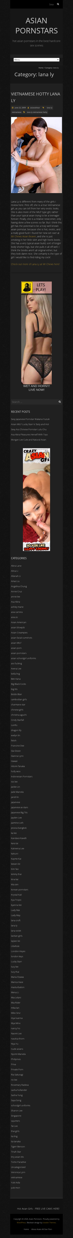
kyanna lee (16, 904)
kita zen (15, 884)
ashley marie (17, 606)
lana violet (16, 930)
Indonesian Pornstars (21, 776)
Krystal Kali (16, 894)
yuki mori (15, 1187)
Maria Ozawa (17, 976)
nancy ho (15, 1028)
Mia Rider (15, 1002)
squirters (15, 1120)
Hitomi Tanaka (18, 766)
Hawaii (14, 761)
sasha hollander (19, 1090)
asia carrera (17, 612)
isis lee (14, 781)
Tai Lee (14, 1125)
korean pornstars (19, 889)
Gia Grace (16, 750)
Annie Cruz (16, 591)
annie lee (15, 596)
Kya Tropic (16, 899)
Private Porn (17, 1069)
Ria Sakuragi (17, 1074)
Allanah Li (16, 576)
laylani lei (15, 940)
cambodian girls (19, 699)
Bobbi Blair (16, 694)
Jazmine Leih (17, 822)
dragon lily (16, 730)
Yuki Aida (15, 1182)
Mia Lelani (16, 997)
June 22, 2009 (20, 107)
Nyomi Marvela (18, 1054)
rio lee (14, 1079)
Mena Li (15, 992)
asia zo (14, 617)
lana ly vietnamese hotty (37, 112)
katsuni (14, 853)
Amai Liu (15, 581)
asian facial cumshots (21, 637)
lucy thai (15, 971)
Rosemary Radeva (20, 1084)
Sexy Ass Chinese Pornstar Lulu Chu (29, 429)
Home (41, 67)
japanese (15, 802)
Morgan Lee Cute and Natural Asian (28, 439)
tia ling (14, 1136)
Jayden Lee (16, 817)
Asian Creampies (19, 632)
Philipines (16, 1059)
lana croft (15, 920)
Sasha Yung (17, 1095)
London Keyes (18, 951)
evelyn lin (15, 735)
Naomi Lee (16, 1033)
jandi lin (15, 797)
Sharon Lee (16, 1110)
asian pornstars (18, 653)
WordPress (21, 1222)
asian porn (16, 647)
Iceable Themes (49, 1222)
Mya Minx (15, 1023)
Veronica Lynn (18, 1172)
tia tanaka (16, 1141)
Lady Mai (15, 910)
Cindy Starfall (17, 719)
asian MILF (16, 642)
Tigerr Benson (18, 1146)
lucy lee (14, 966)
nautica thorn (17, 1038)
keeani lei (15, 863)
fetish (13, 740)
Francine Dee (17, 745)
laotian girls (16, 935)
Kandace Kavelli (18, 838)
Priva (13, 1064)
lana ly (49, 107)
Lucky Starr (16, 961)
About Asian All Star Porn (41, 1229)
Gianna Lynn (17, 755)
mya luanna (17, 1018)
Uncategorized (18, 1167)
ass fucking (16, 663)
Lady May (15, 915)
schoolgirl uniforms (20, 1105)
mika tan (15, 1007)
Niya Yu (14, 1043)
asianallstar (35, 107)
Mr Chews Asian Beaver (23, 236)
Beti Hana (16, 678)
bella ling (15, 673)
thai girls (15, 1131)
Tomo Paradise (18, 1161)
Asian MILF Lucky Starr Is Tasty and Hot (30, 424)
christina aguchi (19, 714)
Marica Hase (17, 982)
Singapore (16, 1115)
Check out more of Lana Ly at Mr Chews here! (35, 264)
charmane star (18, 704)
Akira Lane (16, 565)
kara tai (14, 843)
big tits (14, 689)
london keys (17, 956)
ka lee (14, 833)
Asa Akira (15, 601)
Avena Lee (16, 668)
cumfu (14, 725)
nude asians (17, 1048)
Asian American (18, 622)
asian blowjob (18, 627)
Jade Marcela (17, 791)
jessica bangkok (18, 827)
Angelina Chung (19, 586)
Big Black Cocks (18, 683)
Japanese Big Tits (19, 812)
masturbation (17, 987)
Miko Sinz (15, 1012)
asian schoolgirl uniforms (23, 658)
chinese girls (17, 709)
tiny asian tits (17, 1156)
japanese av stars (19, 807)
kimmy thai (16, 874)
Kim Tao (15, 869)
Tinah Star (16, 1151)
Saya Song (16, 1100)
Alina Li (14, 570)
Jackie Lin (15, 786)
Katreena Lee (17, 848)
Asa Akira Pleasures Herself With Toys (29, 434)
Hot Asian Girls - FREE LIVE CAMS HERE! (38, 1208)
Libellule (15, 946)
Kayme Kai (16, 858)
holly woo (16, 771)
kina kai (14, 879)
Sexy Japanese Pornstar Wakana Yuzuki (30, 419)
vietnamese (16, 112)
